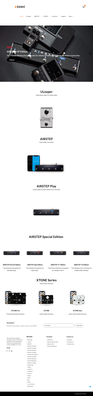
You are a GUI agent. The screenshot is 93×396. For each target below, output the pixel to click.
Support (63, 16)
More (70, 16)
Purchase (55, 16)
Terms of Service (31, 384)
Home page (29, 339)
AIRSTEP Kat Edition (31, 356)
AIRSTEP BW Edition (31, 360)
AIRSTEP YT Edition (31, 363)
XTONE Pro (29, 369)
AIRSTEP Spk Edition (31, 358)
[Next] (90, 53)
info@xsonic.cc (70, 341)
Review (29, 382)
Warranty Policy (50, 344)
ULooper (28, 16)
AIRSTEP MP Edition (31, 350)
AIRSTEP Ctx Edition (31, 348)
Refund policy (30, 386)
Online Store (50, 339)
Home (21, 16)
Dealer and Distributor (52, 346)
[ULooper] (46, 118)
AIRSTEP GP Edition (31, 346)
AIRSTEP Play (30, 365)
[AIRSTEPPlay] (46, 212)
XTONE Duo (30, 371)
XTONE (45, 16)
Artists (28, 377)
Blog (28, 379)
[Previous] (2, 53)
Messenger (69, 339)
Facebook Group (70, 344)
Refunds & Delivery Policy (52, 341)
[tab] (39, 80)
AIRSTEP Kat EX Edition (32, 354)
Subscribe (79, 325)
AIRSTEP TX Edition (31, 352)
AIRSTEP (36, 16)
